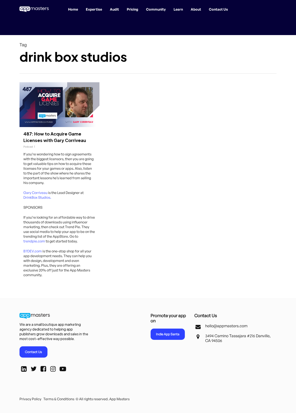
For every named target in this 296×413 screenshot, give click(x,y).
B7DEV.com (32, 251)
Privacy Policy (30, 399)
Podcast (28, 146)
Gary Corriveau (35, 192)
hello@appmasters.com (226, 325)
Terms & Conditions (58, 399)
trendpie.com (34, 241)
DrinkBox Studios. (37, 197)
